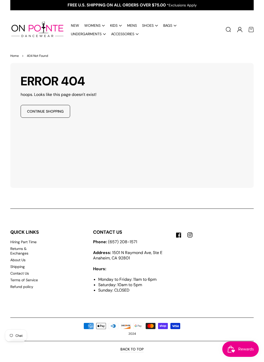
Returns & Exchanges (19, 251)
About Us (18, 260)
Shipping (17, 266)
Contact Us (19, 273)
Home (14, 56)
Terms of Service (24, 280)
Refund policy (21, 286)
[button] (95, 25)
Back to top (132, 349)
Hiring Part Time (23, 242)
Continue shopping (45, 111)
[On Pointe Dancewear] (36, 30)
